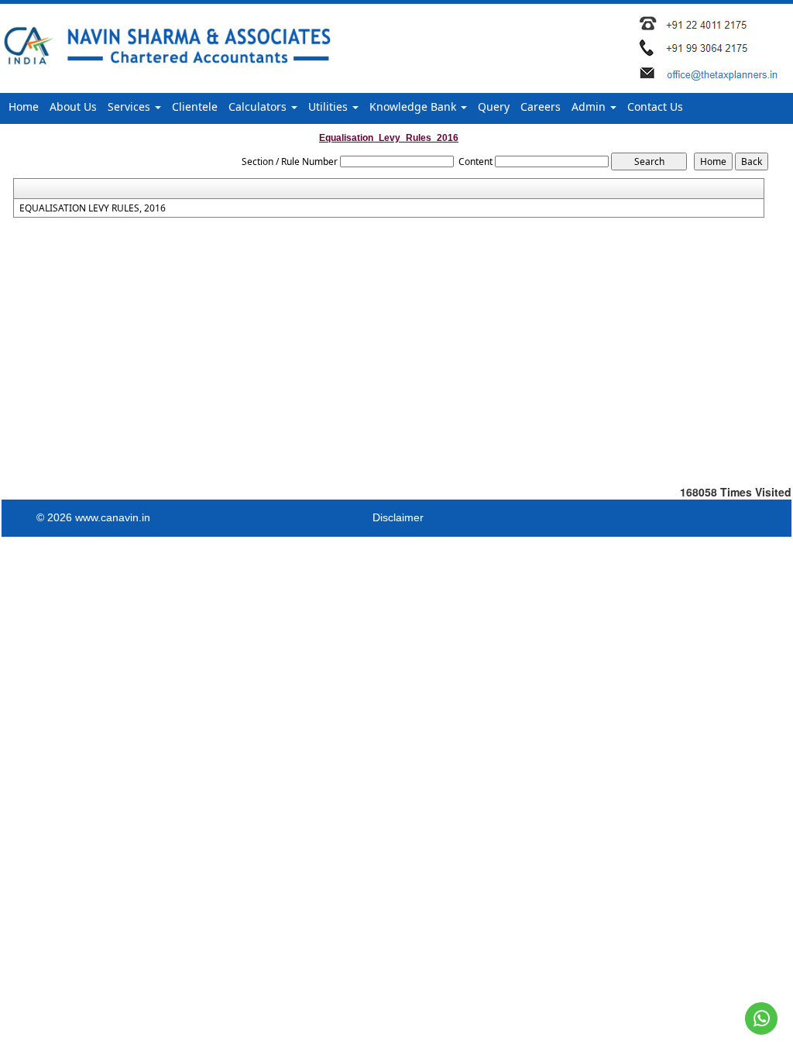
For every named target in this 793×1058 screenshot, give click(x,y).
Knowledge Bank (414, 106)
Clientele (195, 106)
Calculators (259, 106)
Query (494, 106)
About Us (73, 106)
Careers (540, 106)
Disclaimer (398, 517)
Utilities (329, 106)
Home (24, 106)
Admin (590, 106)
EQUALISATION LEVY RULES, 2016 (92, 208)
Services (130, 106)
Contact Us (655, 106)
